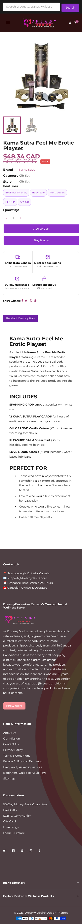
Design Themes (57, 912)
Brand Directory (14, 882)
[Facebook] (13, 851)
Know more (14, 706)
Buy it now (41, 240)
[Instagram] (31, 851)
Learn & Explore (14, 833)
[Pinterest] (22, 851)
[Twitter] (5, 851)
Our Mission (11, 738)
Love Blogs (11, 827)
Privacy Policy (13, 750)
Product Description (20, 318)
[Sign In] (70, 23)
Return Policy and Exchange (22, 761)
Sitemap (9, 778)
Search (70, 7)
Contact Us (11, 744)
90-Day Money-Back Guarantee (25, 804)
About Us (9, 733)
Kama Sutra (27, 169)
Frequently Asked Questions (22, 767)
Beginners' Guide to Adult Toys (24, 773)
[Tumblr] (39, 851)
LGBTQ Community (17, 815)
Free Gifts (10, 810)
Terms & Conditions (16, 755)
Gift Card (9, 821)
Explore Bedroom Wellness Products (28, 896)
